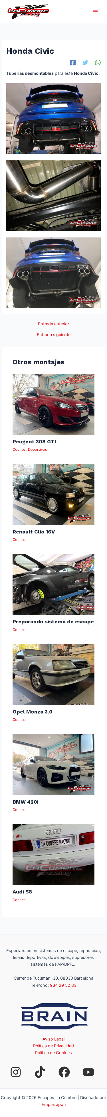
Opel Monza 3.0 (33, 712)
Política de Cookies (53, 1052)
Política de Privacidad (53, 1045)
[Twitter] (85, 62)
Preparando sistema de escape (53, 621)
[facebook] (64, 1072)
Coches (19, 449)
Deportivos (37, 449)
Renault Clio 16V (34, 532)
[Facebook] (73, 62)
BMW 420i (26, 802)
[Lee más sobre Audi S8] (53, 854)
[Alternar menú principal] (95, 12)
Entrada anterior (53, 324)
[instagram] (15, 1072)
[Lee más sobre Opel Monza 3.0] (53, 674)
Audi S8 (22, 892)
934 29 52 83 (63, 985)
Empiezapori (54, 1104)
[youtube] (88, 1072)
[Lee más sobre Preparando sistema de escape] (53, 584)
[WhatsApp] (98, 62)
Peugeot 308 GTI (34, 441)
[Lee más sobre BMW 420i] (53, 764)
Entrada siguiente (53, 335)
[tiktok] (40, 1072)
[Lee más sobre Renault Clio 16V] (53, 494)
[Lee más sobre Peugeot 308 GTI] (53, 404)
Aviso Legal (53, 1039)
